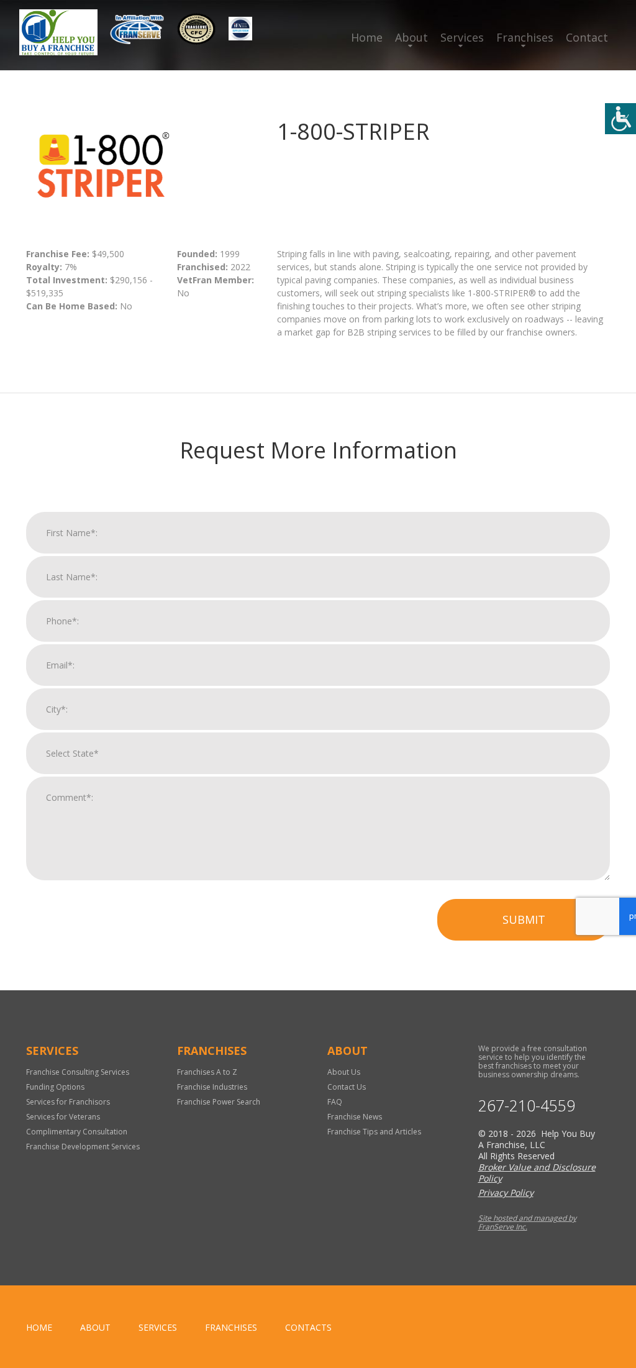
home (39, 1327)
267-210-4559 (526, 1105)
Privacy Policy (506, 1192)
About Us (343, 1072)
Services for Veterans (63, 1116)
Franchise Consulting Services (77, 1072)
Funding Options (55, 1087)
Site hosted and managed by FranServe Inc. (527, 1222)
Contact (587, 37)
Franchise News (354, 1116)
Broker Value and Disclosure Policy (537, 1172)
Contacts (308, 1327)
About (411, 37)
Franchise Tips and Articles (374, 1131)
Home (367, 37)
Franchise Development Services (83, 1146)
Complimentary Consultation (76, 1131)
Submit (523, 919)
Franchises (524, 37)
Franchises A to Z (207, 1072)
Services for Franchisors (68, 1102)
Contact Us (346, 1087)
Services (462, 37)
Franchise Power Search (218, 1102)
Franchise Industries (212, 1087)
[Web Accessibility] (620, 118)
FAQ (334, 1102)
